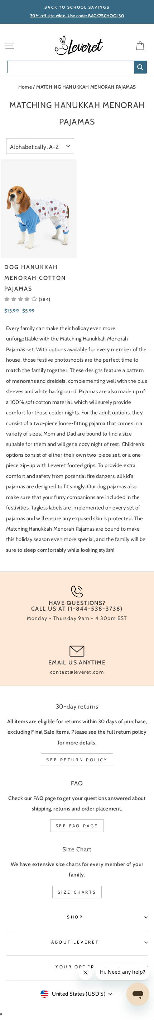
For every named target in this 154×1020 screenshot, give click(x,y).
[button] (27, 299)
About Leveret (75, 942)
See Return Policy (76, 759)
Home (25, 87)
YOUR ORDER (75, 966)
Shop (75, 917)
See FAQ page (77, 825)
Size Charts (77, 892)
